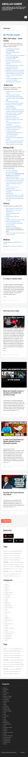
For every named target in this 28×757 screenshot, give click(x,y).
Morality (6, 617)
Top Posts (6, 28)
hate (9, 562)
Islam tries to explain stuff (12, 118)
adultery (12, 551)
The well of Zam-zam (11, 131)
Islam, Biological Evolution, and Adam (15, 65)
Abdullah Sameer (12, 4)
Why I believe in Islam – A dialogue (14, 113)
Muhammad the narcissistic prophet (14, 144)
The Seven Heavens (11, 62)
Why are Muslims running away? (15, 246)
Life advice (7, 612)
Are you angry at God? (11, 136)
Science (6, 627)
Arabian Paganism (10, 228)
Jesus (6, 609)
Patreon (10, 540)
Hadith (7, 218)
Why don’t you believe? (11, 116)
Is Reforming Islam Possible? (13, 95)
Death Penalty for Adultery (12, 177)
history (12, 562)
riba (14, 571)
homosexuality (18, 562)
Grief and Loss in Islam (11, 311)
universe (6, 576)
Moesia (23, 752)
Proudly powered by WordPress (8, 752)
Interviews (21, 510)
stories (19, 574)
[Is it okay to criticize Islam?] (14, 266)
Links (6, 614)
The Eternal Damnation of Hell (13, 114)
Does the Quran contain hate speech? (15, 141)
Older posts (6, 521)
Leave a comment (15, 300)
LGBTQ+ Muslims (10, 566)
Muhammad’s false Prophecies (13, 81)
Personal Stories (9, 620)
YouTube (10, 535)
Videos (6, 640)
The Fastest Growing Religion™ (13, 126)
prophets (21, 568)
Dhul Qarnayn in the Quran (12, 67)
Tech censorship (8, 633)
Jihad (6, 610)
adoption (8, 551)
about (5, 551)
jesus (18, 564)
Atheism (6, 510)
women (15, 576)
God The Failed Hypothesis (13, 560)
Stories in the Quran (9, 632)
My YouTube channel (11, 35)
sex (16, 574)
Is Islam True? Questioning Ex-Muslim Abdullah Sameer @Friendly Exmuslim (13, 441)
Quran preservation (9, 623)
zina (20, 576)
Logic (6, 615)
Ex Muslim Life (11, 510)
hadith (5, 562)
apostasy (10, 553)
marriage (16, 566)
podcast (12, 568)
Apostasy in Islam (10, 173)
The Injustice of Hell (11, 58)
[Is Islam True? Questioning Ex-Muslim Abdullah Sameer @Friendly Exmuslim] (14, 428)
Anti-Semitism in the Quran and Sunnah (15, 180)
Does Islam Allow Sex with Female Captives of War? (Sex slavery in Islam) (14, 183)
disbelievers (11, 558)
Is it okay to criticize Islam (12, 129)
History (6, 600)
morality (22, 566)
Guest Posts (8, 597)
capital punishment (13, 555)
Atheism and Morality (11, 108)
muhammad (7, 568)
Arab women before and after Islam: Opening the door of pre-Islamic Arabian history (14, 210)
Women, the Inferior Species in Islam (15, 178)
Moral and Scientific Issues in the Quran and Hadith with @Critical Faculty (13, 393)
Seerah (6, 630)
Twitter (20, 540)
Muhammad (7, 619)
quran (5, 571)
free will (22, 655)
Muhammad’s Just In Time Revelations (15, 70)
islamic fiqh (13, 564)
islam (9, 564)
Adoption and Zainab (11, 226)
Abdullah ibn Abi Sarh (15, 175)
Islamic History (12, 466)
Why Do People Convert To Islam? (14, 142)
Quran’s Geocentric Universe (12, 60)
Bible (20, 553)
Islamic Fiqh (6, 466)
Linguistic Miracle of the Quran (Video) (15, 73)
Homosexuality (9, 193)
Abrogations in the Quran (12, 68)
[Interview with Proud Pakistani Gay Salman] (14, 481)
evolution (17, 558)
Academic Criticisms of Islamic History (15, 220)
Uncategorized (7, 250)
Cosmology (7, 589)
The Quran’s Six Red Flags (12, 101)
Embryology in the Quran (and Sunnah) (15, 72)
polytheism (16, 568)
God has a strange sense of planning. (15, 103)
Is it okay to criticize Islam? (12, 279)
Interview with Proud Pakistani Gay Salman (13, 494)
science (18, 571)
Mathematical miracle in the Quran (14, 127)
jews (21, 564)
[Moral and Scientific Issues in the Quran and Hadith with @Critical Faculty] (14, 374)
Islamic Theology (19, 466)
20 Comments (15, 250)
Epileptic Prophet (9, 592)
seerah (13, 574)
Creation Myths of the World (12, 216)
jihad (4, 566)
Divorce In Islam (10, 170)
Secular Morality (7, 574)
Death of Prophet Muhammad (13, 221)
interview (5, 564)
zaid (18, 576)
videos (11, 576)
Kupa (12, 397)
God (4, 560)
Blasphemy (5, 555)
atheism (15, 553)
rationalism (11, 571)
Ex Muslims (16, 510)
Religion (6, 625)
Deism (6, 591)
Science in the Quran (9, 628)
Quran (6, 622)
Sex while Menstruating (11, 172)
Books (6, 587)
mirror (10, 124)
